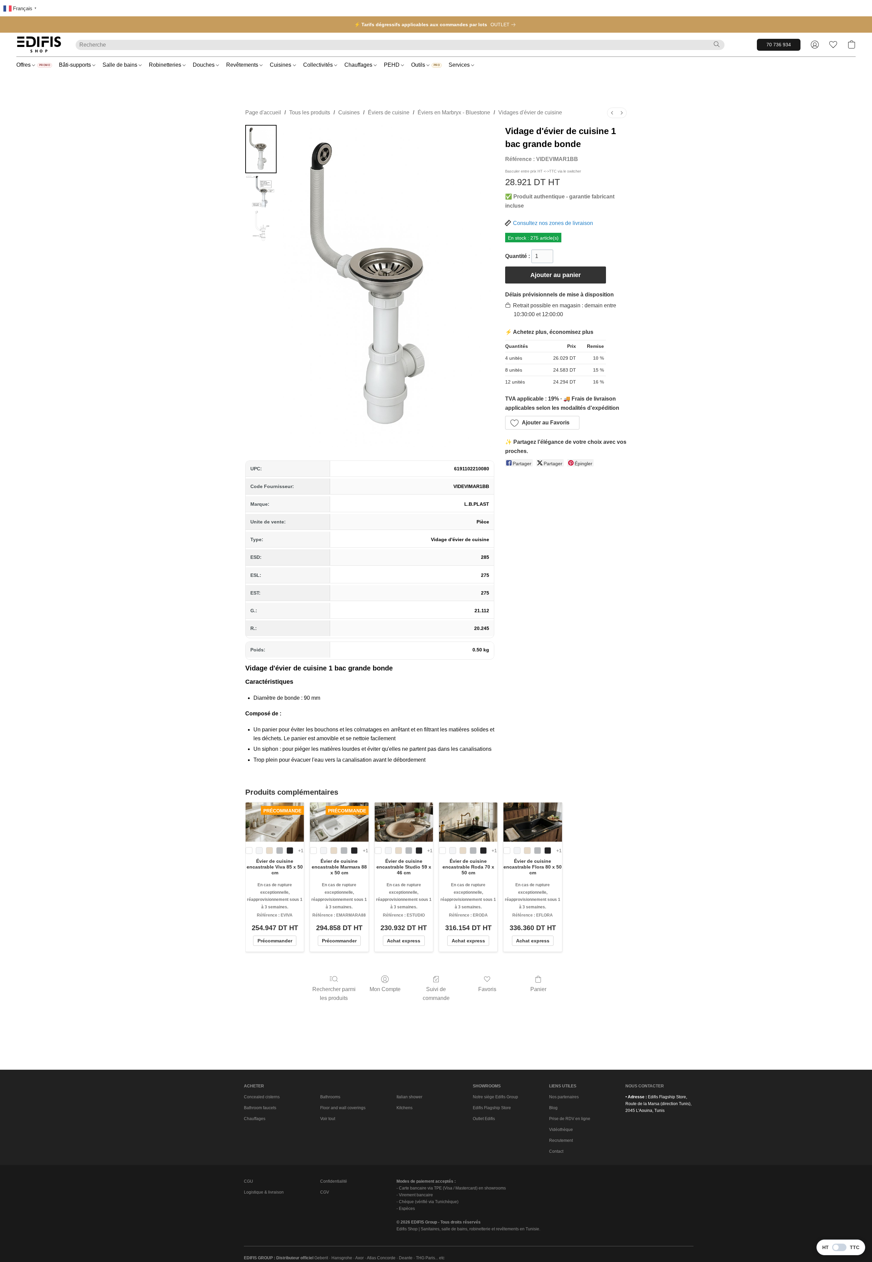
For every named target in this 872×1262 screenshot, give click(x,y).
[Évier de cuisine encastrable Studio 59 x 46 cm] (404, 822)
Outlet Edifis (484, 1118)
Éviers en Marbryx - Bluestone (454, 112)
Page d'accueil (263, 112)
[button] (39, 44)
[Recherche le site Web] (717, 44)
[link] (504, 24)
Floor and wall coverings (342, 1107)
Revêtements (243, 65)
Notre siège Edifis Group (495, 1097)
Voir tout (327, 1118)
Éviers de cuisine (388, 112)
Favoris (487, 989)
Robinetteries (166, 65)
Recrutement (561, 1140)
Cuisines (281, 65)
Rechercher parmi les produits (334, 993)
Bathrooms (330, 1097)
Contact (556, 1151)
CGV (324, 1192)
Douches (204, 65)
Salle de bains (121, 65)
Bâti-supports (75, 65)
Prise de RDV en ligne (569, 1118)
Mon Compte (385, 989)
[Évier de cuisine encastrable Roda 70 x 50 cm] (468, 822)
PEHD (392, 65)
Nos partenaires (564, 1097)
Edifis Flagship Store (492, 1107)
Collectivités (318, 65)
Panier (538, 989)
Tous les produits (309, 112)
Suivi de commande (436, 993)
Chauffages (359, 65)
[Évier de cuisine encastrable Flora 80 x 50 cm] (532, 822)
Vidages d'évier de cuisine (530, 112)
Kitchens (404, 1107)
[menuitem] (612, 113)
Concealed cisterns (262, 1097)
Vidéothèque (561, 1129)
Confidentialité (333, 1181)
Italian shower (409, 1097)
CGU (248, 1181)
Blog (553, 1107)
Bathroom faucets (260, 1107)
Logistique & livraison (264, 1192)
